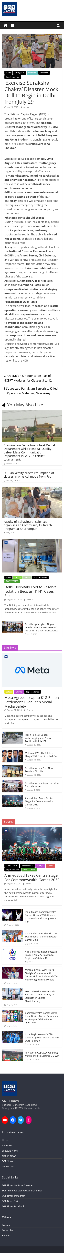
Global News (12, 865)
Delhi (8, 72)
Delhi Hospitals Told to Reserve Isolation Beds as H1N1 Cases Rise (30, 591)
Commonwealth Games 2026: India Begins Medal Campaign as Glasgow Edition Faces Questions (41, 1017)
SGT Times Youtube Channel (17, 1185)
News (27, 577)
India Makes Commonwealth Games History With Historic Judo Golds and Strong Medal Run (41, 916)
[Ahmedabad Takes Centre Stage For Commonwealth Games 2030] (12, 796)
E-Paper (6, 1235)
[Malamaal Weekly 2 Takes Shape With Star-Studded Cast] (12, 751)
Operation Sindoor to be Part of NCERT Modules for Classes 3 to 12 (28, 378)
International (27, 865)
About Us (7, 1145)
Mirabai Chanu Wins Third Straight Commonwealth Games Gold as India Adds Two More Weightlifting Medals (42, 974)
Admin (26, 107)
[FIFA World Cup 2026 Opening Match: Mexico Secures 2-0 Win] (12, 1051)
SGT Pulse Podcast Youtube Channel (22, 1190)
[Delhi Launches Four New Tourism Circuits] (12, 766)
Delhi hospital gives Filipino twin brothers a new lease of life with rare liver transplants (41, 627)
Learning (44, 72)
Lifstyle (19, 691)
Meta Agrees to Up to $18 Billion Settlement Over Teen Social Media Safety (31, 702)
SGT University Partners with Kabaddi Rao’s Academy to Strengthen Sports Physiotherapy (40, 996)
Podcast (6, 1225)
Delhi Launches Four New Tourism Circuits (39, 770)
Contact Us (8, 1166)
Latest (9, 691)
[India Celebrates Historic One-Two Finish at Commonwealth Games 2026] (12, 932)
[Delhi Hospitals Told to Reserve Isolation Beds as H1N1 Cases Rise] (32, 540)
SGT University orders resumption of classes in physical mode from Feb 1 (29, 474)
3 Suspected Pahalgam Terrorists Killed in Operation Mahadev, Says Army (31, 390)
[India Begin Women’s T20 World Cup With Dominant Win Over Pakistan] (12, 1032)
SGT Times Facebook (13, 1206)
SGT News (7, 1161)
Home (5, 1140)
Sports (50, 865)
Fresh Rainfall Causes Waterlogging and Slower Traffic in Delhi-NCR (39, 738)
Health (18, 577)
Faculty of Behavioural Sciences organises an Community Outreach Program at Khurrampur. (28, 525)
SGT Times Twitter (12, 1201)
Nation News (9, 1155)
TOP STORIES (12, 581)
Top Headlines (12, 77)
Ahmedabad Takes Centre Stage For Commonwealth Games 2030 (39, 801)
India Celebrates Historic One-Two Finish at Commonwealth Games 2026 (41, 936)
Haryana (32, 72)
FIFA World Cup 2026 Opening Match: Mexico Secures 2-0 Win (42, 1054)
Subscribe (7, 1230)
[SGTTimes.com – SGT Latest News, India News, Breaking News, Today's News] (5, 25)
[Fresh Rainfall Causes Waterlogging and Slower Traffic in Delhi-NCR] (12, 733)
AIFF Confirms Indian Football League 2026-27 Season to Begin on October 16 (41, 955)
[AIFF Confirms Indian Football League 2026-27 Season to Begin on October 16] (12, 950)
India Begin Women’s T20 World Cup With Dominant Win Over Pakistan (42, 1037)
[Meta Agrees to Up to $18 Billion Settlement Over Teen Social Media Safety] (32, 655)
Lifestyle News (10, 1150)
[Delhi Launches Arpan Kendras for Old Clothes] (12, 781)
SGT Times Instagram (13, 1195)
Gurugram (19, 72)
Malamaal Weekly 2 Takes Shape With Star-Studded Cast (41, 754)
